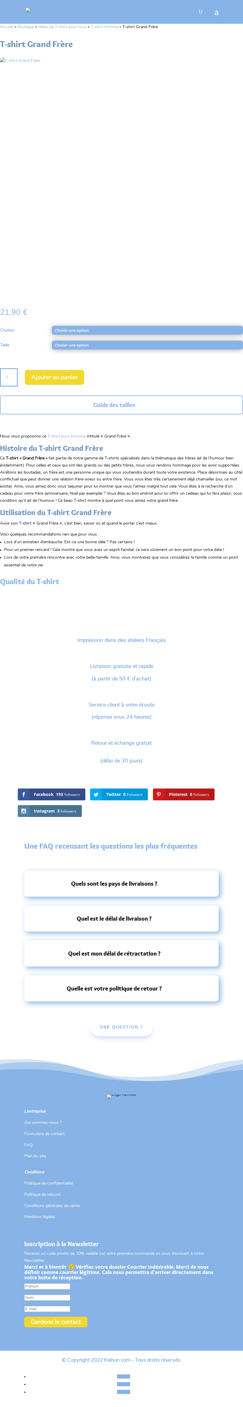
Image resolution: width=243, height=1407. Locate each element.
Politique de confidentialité (48, 1183)
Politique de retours (42, 1195)
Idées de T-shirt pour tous (62, 27)
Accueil (6, 27)
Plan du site (35, 1156)
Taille (4, 345)
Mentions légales (39, 1217)
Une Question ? (121, 1027)
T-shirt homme (104, 27)
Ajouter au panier (54, 377)
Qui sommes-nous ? (43, 1123)
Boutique (25, 27)
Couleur (7, 330)
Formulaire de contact (44, 1134)
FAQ (28, 1145)
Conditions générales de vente (52, 1206)
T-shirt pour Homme (66, 436)
